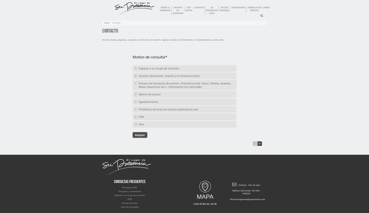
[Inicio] (134, 9)
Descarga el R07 (129, 187)
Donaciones (238, 7)
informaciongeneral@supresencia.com (247, 199)
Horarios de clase (130, 203)
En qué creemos (225, 9)
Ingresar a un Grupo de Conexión (129, 195)
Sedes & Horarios (165, 9)
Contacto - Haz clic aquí (249, 185)
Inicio (107, 23)
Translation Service (254, 9)
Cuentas (199, 7)
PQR (130, 199)
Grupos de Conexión (178, 10)
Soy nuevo (188, 9)
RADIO (266, 7)
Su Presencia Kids (212, 10)
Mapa (205, 196)
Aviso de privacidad (130, 207)
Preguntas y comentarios (129, 191)
